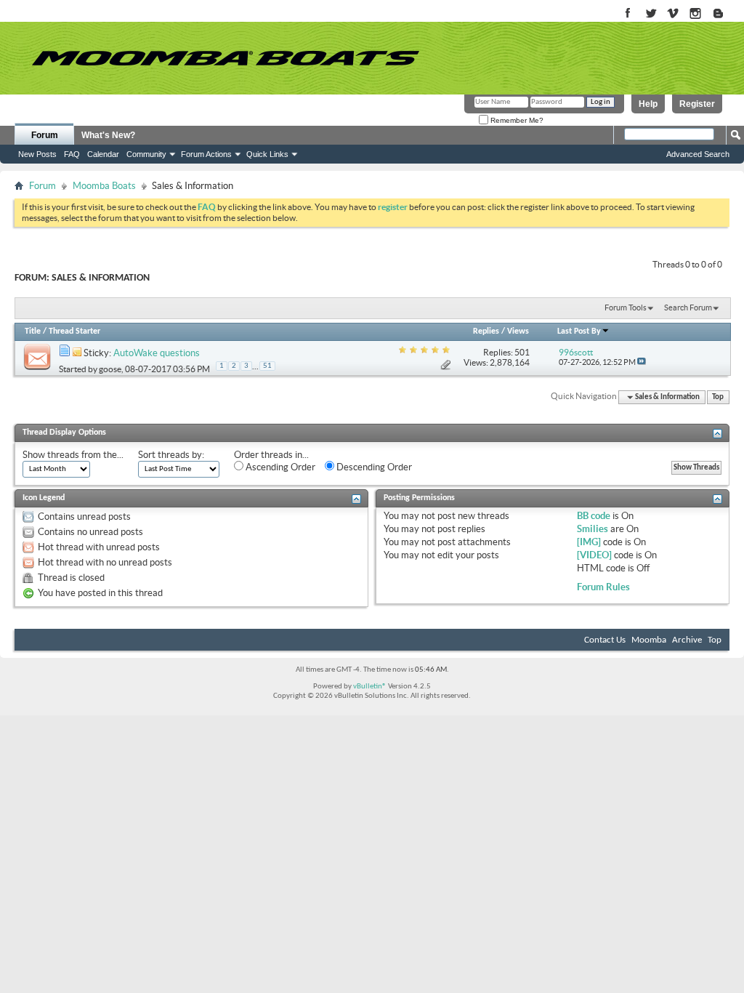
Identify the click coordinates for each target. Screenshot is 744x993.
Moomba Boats (104, 185)
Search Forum (688, 307)
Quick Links (267, 154)
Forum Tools (625, 307)
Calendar (103, 154)
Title (33, 331)
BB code (593, 515)
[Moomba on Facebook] (628, 14)
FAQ (72, 154)
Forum (44, 135)
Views (518, 331)
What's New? (108, 135)
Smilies (592, 528)
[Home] (225, 58)
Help (648, 104)
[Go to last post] (641, 362)
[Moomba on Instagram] (695, 14)
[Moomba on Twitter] (650, 14)
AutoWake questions (156, 352)
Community (146, 154)
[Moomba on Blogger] (725, 14)
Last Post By (579, 331)
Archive (687, 640)
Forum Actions (206, 154)
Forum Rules (603, 587)
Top (718, 397)
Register (697, 104)
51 (267, 366)
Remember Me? (515, 120)
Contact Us (605, 640)
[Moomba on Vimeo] (673, 14)
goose (110, 369)
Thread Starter (74, 331)
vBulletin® (370, 687)
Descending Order (373, 467)
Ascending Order (279, 467)
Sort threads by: (171, 454)
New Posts (37, 154)
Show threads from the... (73, 454)
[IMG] (589, 541)
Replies (486, 331)
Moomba (648, 640)
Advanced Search (697, 154)
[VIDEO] (594, 555)
